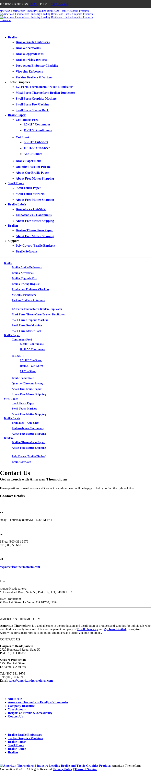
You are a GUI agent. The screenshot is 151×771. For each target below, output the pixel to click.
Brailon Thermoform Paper (34, 230)
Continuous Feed (27, 119)
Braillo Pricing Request (31, 59)
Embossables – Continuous (34, 215)
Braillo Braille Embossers (33, 42)
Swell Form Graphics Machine (36, 98)
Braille (12, 37)
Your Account (17, 709)
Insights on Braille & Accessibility (30, 713)
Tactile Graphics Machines (25, 738)
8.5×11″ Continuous (37, 124)
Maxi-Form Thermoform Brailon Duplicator (45, 92)
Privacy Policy (62, 769)
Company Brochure (21, 705)
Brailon (13, 225)
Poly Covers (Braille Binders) (35, 245)
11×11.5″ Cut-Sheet (37, 148)
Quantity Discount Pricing (33, 166)
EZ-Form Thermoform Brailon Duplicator (44, 86)
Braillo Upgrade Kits (29, 53)
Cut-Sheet (22, 137)
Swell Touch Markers (30, 193)
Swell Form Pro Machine (32, 104)
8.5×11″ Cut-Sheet (36, 142)
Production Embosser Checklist (37, 65)
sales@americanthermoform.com (31, 680)
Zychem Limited (115, 629)
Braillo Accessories (28, 48)
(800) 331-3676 (59, 4)
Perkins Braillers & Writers (34, 77)
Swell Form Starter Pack (32, 110)
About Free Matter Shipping (35, 178)
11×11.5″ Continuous (38, 130)
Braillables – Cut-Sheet (31, 209)
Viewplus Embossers (29, 71)
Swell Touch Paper (28, 188)
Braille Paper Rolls (28, 161)
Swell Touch (16, 183)
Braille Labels (17, 204)
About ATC (16, 698)
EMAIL (33, 4)
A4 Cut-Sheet (33, 153)
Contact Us (15, 716)
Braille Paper (17, 115)
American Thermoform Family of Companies (38, 702)
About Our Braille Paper (32, 172)
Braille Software (26, 251)
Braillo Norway (87, 629)
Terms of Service (86, 769)
